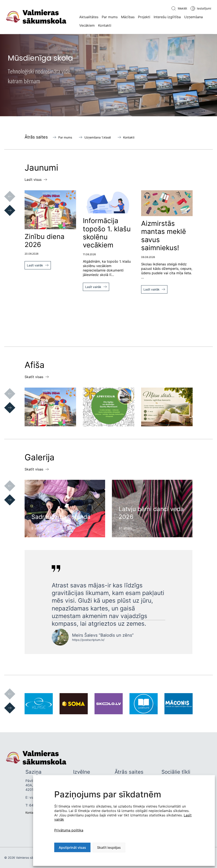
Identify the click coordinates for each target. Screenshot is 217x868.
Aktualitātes (88, 17)
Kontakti (104, 25)
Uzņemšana (193, 17)
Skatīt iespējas (109, 847)
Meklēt (182, 8)
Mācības (128, 17)
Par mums (110, 17)
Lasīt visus (33, 179)
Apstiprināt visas (72, 847)
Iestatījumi (204, 8)
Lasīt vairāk (35, 265)
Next (5, 206)
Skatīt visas (34, 377)
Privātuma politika (68, 830)
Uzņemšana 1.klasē (97, 137)
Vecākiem (87, 25)
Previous (5, 192)
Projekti (144, 17)
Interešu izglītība (167, 17)
